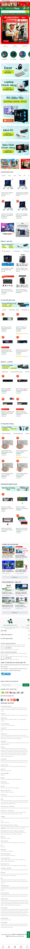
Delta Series (8, 760)
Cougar (27, 826)
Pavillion (10, 742)
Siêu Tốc (22, 936)
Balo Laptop (19, 779)
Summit (22, 762)
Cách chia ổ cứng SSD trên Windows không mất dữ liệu (21, 593)
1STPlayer (17, 859)
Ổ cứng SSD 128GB (13, 909)
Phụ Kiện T (24, 818)
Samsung (17, 818)
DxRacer (12, 826)
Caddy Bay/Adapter (4, 887)
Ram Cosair (6, 881)
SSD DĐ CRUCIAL (6, 433)
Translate (27, 0)
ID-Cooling (17, 869)
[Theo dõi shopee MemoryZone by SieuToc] (8, 700)
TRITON (2, 721)
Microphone (15, 842)
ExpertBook (19, 738)
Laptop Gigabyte (13, 707)
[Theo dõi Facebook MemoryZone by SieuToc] (2, 700)
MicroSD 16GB (14, 750)
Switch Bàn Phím (11, 813)
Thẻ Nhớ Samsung (11, 748)
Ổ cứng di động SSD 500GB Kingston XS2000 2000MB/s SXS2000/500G (7, 452)
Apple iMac (12, 792)
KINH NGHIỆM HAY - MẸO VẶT (11, 582)
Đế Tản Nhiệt (13, 779)
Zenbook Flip (15, 735)
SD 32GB (9, 753)
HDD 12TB (12, 925)
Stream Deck (9, 842)
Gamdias (10, 861)
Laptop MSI (7, 707)
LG (29, 175)
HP (24, 175)
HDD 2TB (12, 924)
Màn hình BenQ (23, 874)
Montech (3, 861)
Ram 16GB (12, 879)
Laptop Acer (24, 707)
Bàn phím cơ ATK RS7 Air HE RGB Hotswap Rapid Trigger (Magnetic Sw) (22, 530)
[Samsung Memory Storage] (15, 4)
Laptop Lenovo (15, 709)
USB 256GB (3, 803)
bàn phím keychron (5, 13)
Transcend (9, 894)
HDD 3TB (17, 924)
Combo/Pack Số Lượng (8, 756)
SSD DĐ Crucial (4, 900)
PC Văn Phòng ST (6, 251)
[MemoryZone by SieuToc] (12, 8)
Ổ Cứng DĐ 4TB (17, 896)
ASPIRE (11, 719)
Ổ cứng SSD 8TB (17, 914)
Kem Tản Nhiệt (9, 888)
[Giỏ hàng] (27, 8)
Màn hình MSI (13, 875)
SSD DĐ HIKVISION (12, 902)
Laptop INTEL (21, 709)
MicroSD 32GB (21, 750)
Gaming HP (6, 744)
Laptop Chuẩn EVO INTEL (6, 715)
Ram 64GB (22, 879)
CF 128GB (23, 754)
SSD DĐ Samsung (11, 900)
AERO (10, 725)
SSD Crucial (7, 915)
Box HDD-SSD (12, 887)
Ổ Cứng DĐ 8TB (24, 896)
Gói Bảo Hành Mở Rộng (5, 779)
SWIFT (2, 719)
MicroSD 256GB (14, 751)
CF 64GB (18, 754)
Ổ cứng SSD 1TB (24, 912)
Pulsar (16, 808)
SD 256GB (23, 753)
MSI (20, 175)
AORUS (13, 725)
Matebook (3, 775)
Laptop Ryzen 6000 (24, 715)
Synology (2, 919)
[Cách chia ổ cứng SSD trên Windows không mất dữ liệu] (21, 587)
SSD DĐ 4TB (18, 905)
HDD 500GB (3, 924)
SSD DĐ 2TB (12, 905)
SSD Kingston (24, 914)
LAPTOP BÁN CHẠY (7, 172)
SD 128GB (18, 753)
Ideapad (2, 766)
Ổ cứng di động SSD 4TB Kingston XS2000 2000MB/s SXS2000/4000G (22, 475)
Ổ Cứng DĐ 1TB (23, 894)
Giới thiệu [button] (4, 630)
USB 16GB (11, 802)
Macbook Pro (8, 770)
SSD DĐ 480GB (14, 903)
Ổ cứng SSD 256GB (10, 910)
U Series (2, 725)
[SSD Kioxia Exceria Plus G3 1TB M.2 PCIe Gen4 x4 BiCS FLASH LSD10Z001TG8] (22, 341)
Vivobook (14, 738)
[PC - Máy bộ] (13, 54)
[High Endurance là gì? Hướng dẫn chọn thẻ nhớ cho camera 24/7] (8, 600)
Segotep (21, 859)
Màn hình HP (16, 874)
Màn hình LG (7, 875)
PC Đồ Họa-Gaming (11, 796)
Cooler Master (17, 826)
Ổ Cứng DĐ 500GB (16, 894)
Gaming (7, 729)
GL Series (24, 760)
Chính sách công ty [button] (7, 634)
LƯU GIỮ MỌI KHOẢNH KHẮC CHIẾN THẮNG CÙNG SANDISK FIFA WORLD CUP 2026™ (21, 570)
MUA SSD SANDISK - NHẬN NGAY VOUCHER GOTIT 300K (21, 556)
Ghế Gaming (22, 828)
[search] (27, 11)
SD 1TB (5, 754)
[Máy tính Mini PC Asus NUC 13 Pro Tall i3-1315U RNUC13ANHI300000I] (7, 281)
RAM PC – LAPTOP (7, 362)
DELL (4, 783)
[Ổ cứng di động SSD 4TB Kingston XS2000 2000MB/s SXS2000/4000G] (22, 465)
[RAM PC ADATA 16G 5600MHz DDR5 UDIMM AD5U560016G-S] (22, 403)
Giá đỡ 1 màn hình (4, 832)
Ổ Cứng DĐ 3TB (10, 896)
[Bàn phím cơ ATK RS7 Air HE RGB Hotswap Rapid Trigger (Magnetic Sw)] (22, 520)
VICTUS (14, 742)
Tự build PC (4, 59)
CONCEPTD (6, 719)
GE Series (6, 762)
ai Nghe (27, 818)
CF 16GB (9, 754)
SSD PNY (27, 915)
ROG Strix (10, 738)
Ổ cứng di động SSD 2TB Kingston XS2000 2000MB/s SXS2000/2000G (7, 475)
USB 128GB (25, 802)
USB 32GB (15, 802)
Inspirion (15, 729)
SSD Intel (3, 915)
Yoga (15, 766)
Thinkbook (7, 766)
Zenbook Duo (9, 735)
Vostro (18, 729)
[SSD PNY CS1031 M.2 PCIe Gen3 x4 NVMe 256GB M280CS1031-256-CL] (22, 318)
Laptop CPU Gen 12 (15, 715)
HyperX (12, 808)
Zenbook (4, 735)
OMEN (2, 744)
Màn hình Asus (3, 874)
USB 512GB (9, 803)
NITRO (19, 719)
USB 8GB (6, 802)
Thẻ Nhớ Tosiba (19, 748)
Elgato (9, 838)
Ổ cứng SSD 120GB (4, 909)
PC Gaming (24, 13)
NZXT (13, 861)
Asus (9, 175)
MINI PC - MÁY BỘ (6, 241)
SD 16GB (5, 753)
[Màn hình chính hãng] (15, 148)
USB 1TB (14, 803)
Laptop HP (19, 707)
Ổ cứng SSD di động (7, 424)
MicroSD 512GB (21, 751)
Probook (27, 742)
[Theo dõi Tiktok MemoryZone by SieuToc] (17, 700)
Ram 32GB (17, 879)
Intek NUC (3, 787)
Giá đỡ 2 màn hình (12, 832)
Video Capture (3, 842)
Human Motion (8, 834)
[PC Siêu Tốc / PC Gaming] (15, 109)
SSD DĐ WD (18, 900)
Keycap (6, 813)
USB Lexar (15, 800)
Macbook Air (3, 770)
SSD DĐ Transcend (21, 902)
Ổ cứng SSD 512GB (8, 912)
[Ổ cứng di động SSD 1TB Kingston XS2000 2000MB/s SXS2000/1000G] (22, 442)
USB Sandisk (3, 800)
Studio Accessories (21, 842)
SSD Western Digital (21, 915)
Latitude (11, 729)
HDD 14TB (17, 925)
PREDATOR (23, 719)
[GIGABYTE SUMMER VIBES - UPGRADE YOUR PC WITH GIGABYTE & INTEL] (8, 565)
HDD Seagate (10, 927)
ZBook (23, 742)
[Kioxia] (10, 164)
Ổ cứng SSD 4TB (10, 914)
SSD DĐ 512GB (21, 903)
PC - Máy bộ (13, 59)
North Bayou (14, 834)
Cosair (2, 859)
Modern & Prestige (16, 762)
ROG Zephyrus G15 (10, 737)
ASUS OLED (18, 13)
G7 (7, 725)
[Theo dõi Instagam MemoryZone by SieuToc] (11, 700)
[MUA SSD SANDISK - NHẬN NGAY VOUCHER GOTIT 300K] (21, 550)
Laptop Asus (3, 709)
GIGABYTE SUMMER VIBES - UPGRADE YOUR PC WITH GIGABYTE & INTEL (8, 570)
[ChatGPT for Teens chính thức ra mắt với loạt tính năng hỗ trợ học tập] (8, 587)
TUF (1, 735)
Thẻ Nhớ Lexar (8, 750)
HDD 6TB (26, 924)
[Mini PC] (15, 132)
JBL (20, 818)
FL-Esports (21, 812)
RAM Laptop (5, 371)
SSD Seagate (13, 915)
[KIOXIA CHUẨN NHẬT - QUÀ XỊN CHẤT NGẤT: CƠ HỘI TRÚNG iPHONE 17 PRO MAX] (8, 550)
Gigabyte (11, 851)
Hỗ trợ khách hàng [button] (7, 638)
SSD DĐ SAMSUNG (18, 433)
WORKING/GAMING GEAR (9, 484)
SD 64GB (13, 753)
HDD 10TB (8, 925)
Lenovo (3, 175)
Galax (6, 861)
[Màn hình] (22, 54)
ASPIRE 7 (15, 719)
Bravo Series (14, 760)
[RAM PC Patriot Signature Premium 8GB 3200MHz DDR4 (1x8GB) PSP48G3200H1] (22, 380)
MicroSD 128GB (7, 751)
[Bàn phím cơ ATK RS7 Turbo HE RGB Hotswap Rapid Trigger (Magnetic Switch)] (7, 520)
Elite (17, 742)
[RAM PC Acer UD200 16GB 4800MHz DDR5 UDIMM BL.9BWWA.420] (7, 403)
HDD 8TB (3, 925)
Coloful (11, 855)
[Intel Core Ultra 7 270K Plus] (15, 29)
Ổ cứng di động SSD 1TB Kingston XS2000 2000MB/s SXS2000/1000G (22, 452)
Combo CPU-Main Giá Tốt (21, 796)
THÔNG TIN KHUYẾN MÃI (10, 544)
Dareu (25, 812)
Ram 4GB (3, 879)
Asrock (14, 787)
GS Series (10, 762)
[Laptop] (15, 85)
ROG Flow (5, 738)
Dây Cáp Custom (19, 813)
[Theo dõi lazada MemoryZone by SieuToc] (5, 700)
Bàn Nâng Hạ (8, 828)
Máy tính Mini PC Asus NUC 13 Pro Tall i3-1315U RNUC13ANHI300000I (7, 291)
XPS (2, 731)
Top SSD (4, 309)
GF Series (19, 760)
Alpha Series (3, 760)
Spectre (20, 742)
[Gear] (15, 70)
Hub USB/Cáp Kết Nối (19, 887)
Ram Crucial (11, 881)
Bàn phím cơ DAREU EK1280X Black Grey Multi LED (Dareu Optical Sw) (7, 508)
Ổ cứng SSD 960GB (16, 912)
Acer (15, 175)
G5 (5, 725)
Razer (6, 808)
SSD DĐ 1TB (6, 905)
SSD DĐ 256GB (7, 903)
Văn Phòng (3, 729)
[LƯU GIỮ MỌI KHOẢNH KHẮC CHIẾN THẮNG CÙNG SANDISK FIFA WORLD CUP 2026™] (21, 565)
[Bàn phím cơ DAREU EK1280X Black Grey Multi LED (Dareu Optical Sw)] (7, 498)
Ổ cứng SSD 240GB (21, 909)
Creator (26, 762)
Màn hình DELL (10, 874)
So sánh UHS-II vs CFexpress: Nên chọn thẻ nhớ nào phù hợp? (21, 606)
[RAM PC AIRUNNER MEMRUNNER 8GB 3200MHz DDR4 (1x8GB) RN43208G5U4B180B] (7, 380)
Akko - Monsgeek (4, 812)
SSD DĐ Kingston (4, 902)
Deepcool (10, 859)
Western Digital (4, 894)
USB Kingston (9, 800)
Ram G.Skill (17, 881)
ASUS (6, 787)
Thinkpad (11, 766)
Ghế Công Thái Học (15, 828)
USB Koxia (20, 800)
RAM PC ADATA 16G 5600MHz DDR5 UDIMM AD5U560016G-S (21, 413)
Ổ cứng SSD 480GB (18, 910)
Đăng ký (26, 685)
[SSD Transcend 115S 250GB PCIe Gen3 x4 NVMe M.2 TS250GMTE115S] (7, 318)
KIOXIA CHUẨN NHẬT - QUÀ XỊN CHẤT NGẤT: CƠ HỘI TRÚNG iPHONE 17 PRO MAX (8, 556)
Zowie (19, 808)
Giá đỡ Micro (18, 832)
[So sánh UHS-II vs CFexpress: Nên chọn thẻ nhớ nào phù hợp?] (21, 600)
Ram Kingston (23, 881)
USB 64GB (20, 802)
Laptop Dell (9, 709)
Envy (7, 742)
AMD (4, 846)
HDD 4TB (21, 924)
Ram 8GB (7, 879)
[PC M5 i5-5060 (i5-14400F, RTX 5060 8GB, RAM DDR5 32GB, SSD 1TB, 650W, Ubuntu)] (7, 260)
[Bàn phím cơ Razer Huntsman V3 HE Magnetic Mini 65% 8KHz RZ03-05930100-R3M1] (22, 498)
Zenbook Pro (21, 735)
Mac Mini (17, 787)
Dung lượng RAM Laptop (16, 371)
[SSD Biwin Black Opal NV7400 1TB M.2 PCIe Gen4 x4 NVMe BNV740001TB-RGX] (7, 341)
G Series (22, 729)
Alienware (26, 729)
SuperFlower (19, 865)
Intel (1, 846)
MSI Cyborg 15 (12, 13)
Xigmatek (6, 859)
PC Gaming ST (16, 251)
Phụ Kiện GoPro (16, 888)
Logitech (2, 808)
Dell (22, 808)
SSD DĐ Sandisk (24, 900)
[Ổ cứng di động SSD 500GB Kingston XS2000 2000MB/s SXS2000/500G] (7, 442)
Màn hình (22, 59)
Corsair (9, 808)
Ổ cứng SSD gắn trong (8, 300)
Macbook (2, 707)
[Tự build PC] (4, 54)
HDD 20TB (22, 925)
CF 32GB (14, 754)
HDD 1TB (8, 924)
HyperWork (23, 826)
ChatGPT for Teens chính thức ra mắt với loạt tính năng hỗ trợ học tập (7, 593)
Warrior (2, 826)
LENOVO (7, 783)
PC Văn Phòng (3, 796)
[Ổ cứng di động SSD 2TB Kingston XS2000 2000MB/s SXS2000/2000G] (7, 465)
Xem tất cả (14, 577)
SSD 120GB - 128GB (14, 309)
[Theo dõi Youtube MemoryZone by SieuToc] (14, 700)
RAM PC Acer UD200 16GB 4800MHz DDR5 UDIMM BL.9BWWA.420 (7, 413)
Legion (25, 766)
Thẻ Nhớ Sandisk (4, 748)
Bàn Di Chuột (26, 808)
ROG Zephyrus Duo (19, 737)
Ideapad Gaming (19, 766)
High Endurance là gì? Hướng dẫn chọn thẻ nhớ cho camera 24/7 (7, 606)
